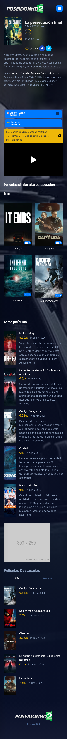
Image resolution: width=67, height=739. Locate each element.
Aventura (35, 73)
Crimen (44, 73)
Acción (15, 73)
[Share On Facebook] (42, 48)
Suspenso (54, 73)
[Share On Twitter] (49, 48)
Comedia (24, 73)
